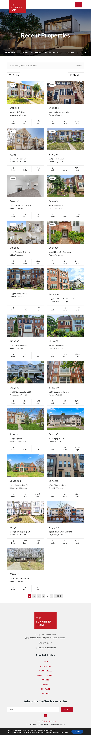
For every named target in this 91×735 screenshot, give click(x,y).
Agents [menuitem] (45, 680)
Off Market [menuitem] (37, 53)
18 (51, 596)
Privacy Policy (41, 721)
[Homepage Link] (17, 6)
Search (79, 66)
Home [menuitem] (45, 662)
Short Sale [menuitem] (82, 53)
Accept (77, 731)
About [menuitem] (45, 693)
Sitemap (52, 721)
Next (59, 596)
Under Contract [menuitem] (53, 53)
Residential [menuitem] (45, 666)
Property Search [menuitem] (45, 675)
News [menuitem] (45, 684)
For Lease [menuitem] (69, 53)
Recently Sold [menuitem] (10, 53)
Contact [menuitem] (45, 689)
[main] (45, 306)
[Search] (10, 66)
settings (65, 733)
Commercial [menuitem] (45, 671)
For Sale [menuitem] (24, 53)
